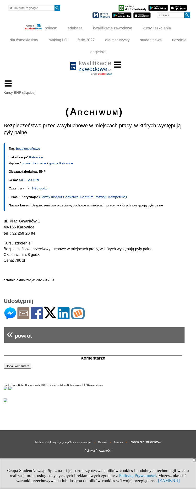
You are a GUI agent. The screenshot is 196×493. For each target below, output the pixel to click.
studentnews (151, 40)
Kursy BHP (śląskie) (20, 92)
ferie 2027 (86, 40)
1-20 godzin (40, 188)
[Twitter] (50, 316)
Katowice (36, 157)
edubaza (75, 28)
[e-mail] (23, 317)
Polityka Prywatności (98, 450)
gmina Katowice (61, 163)
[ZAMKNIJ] (169, 480)
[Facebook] (37, 317)
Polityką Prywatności (137, 475)
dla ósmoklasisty (24, 40)
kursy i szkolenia (157, 28)
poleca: (50, 28)
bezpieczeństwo (28, 148)
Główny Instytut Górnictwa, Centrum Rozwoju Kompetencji (83, 197)
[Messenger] (10, 317)
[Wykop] (78, 317)
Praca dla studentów (145, 442)
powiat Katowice (34, 163)
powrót (19, 333)
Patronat (118, 442)
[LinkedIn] (64, 317)
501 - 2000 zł (29, 180)
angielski (98, 52)
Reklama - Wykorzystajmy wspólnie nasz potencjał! (63, 442)
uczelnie (179, 40)
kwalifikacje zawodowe (112, 28)
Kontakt (102, 442)
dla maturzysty (117, 40)
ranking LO (58, 40)
